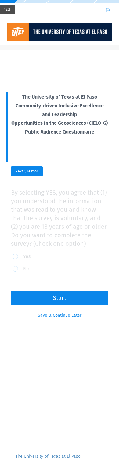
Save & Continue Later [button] (59, 315)
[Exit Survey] (108, 10)
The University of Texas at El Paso (48, 456)
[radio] (25, 257)
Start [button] (59, 297)
